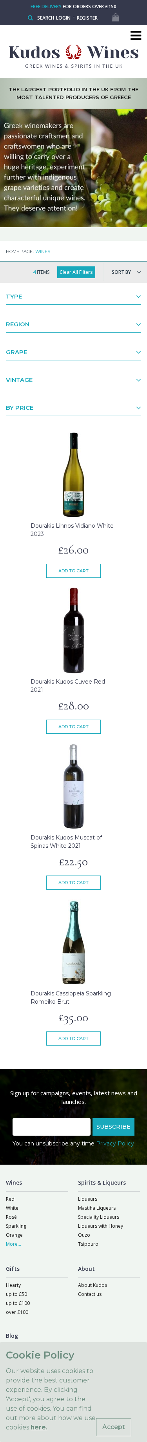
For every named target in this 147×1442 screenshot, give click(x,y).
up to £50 (16, 1294)
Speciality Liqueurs (98, 1217)
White (12, 1208)
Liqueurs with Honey (100, 1226)
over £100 (17, 1312)
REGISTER (87, 17)
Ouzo (84, 1235)
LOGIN (63, 17)
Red (10, 1199)
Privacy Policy (115, 1143)
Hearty (13, 1285)
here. (39, 1427)
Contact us (90, 1294)
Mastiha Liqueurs (97, 1208)
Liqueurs (87, 1199)
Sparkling (16, 1226)
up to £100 (18, 1303)
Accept (113, 1427)
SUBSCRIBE (113, 1126)
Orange (14, 1235)
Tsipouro (88, 1244)
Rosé (11, 1217)
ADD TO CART (73, 571)
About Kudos (92, 1285)
